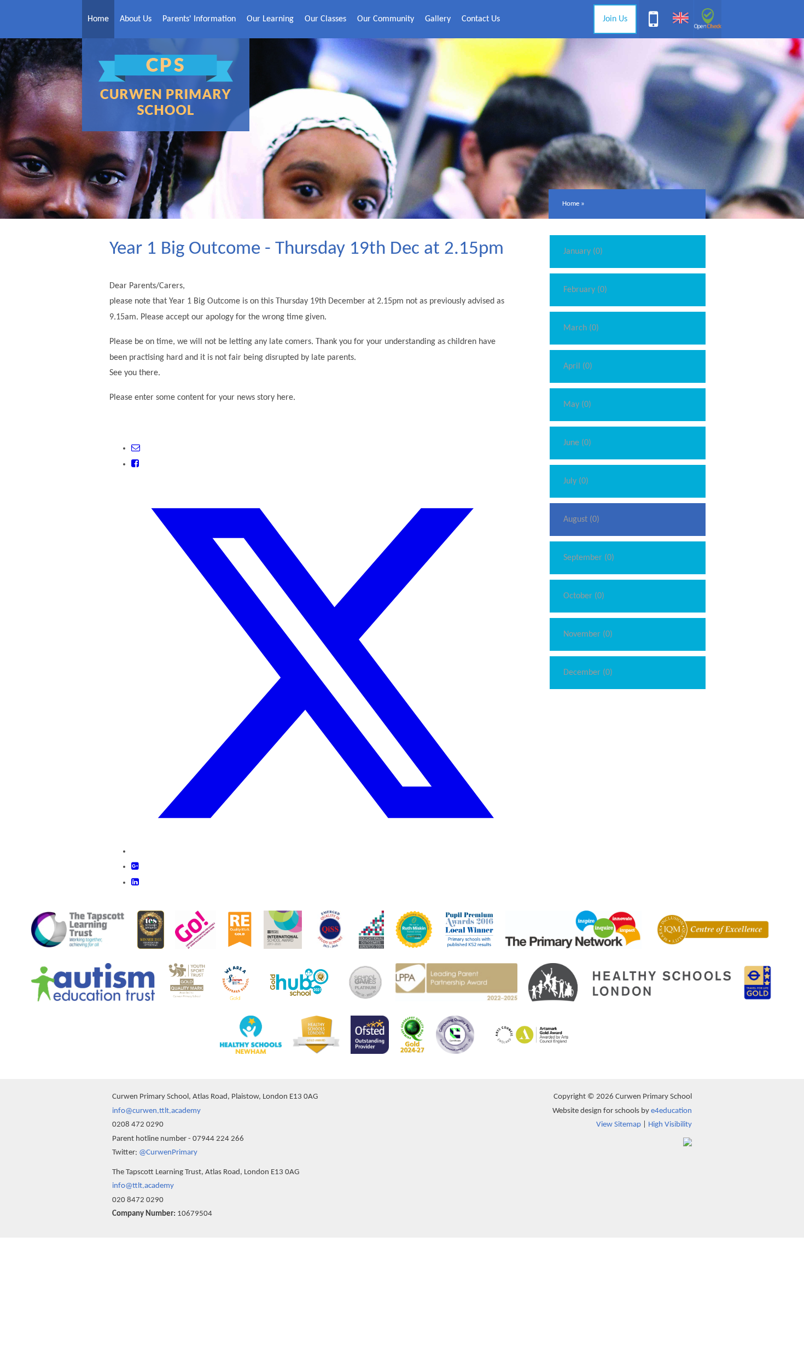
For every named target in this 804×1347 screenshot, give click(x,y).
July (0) (576, 481)
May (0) (577, 404)
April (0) (577, 366)
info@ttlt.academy (143, 1186)
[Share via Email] (135, 448)
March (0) (581, 328)
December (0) (588, 672)
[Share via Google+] (135, 866)
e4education (671, 1111)
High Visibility (670, 1125)
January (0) (583, 251)
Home (570, 203)
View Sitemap (618, 1125)
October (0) (583, 596)
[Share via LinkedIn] (135, 882)
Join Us (615, 19)
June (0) (577, 443)
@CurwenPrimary (168, 1152)
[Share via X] (321, 851)
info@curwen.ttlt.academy (156, 1111)
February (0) (585, 289)
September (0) (588, 557)
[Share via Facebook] (135, 464)
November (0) (588, 634)
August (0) (581, 519)
